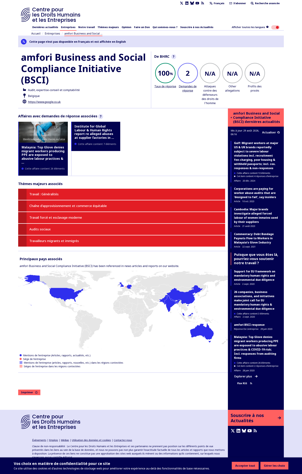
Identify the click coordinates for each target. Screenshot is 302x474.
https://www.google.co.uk (44, 102)
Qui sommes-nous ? (165, 27)
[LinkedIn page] (187, 3)
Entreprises (68, 27)
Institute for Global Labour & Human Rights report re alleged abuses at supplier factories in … (94, 132)
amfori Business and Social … (83, 33)
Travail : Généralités (44, 194)
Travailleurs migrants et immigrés (54, 241)
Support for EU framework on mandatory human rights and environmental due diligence (254, 275)
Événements (39, 440)
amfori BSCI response (249, 325)
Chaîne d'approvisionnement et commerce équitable (68, 206)
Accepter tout (245, 466)
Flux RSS (242, 383)
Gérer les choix (274, 466)
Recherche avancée (267, 3)
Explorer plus (243, 376)
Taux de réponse (165, 86)
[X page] (181, 3)
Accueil (36, 33)
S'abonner (239, 3)
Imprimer (27, 392)
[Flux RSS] (202, 3)
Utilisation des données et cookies (91, 440)
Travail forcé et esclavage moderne (55, 217)
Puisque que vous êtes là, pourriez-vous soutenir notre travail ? (256, 258)
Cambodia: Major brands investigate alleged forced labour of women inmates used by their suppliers (256, 215)
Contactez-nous (123, 440)
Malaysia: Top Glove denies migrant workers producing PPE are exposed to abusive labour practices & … (42, 154)
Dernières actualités (45, 27)
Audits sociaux (40, 229)
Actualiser (269, 132)
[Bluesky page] (192, 3)
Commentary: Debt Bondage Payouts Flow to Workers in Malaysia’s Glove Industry (254, 238)
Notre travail (86, 27)
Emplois (53, 440)
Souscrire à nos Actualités (196, 27)
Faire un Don (142, 27)
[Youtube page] (197, 3)
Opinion (126, 27)
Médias (65, 440)
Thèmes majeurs (108, 27)
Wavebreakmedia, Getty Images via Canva (44, 139)
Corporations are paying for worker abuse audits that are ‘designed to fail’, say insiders (255, 193)
